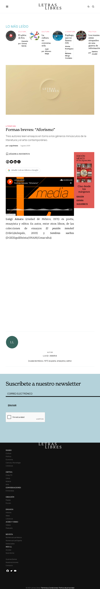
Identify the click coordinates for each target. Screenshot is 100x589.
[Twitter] (11, 161)
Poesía (8, 500)
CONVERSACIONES (13, 488)
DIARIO (9, 450)
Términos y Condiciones (49, 588)
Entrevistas (10, 491)
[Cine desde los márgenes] (84, 174)
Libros (8, 478)
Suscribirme (10, 553)
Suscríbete (82, 204)
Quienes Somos (11, 559)
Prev (77, 180)
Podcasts (9, 528)
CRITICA (9, 472)
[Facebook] (7, 161)
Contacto (9, 565)
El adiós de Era (22, 36)
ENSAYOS (9, 509)
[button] (8, 6)
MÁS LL (9, 547)
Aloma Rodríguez (69, 47)
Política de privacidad (66, 588)
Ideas (8, 516)
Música (8, 481)
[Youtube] (15, 570)
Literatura (70, 32)
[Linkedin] (15, 161)
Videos (8, 525)
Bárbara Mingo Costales (68, 55)
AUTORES (69, 370)
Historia (8, 512)
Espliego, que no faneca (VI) (69, 39)
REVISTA (9, 534)
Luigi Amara (50, 356)
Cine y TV (9, 475)
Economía (9, 459)
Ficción (8, 503)
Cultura (22, 32)
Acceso (8, 550)
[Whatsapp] (19, 161)
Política (92, 32)
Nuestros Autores (12, 562)
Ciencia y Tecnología (13, 463)
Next (91, 180)
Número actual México (14, 537)
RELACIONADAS (25, 370)
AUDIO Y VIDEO (12, 522)
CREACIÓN (10, 497)
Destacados (10, 544)
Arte (7, 484)
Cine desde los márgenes (84, 189)
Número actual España (14, 540)
